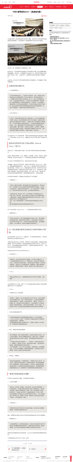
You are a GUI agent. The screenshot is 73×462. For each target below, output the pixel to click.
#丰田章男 (52, 25)
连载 (46, 6)
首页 (21, 6)
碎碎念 (64, 6)
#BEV (57, 25)
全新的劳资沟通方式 (54, 36)
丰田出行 (18, 458)
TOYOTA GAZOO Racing (29, 458)
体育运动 (51, 6)
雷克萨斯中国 (9, 458)
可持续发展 (58, 6)
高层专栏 (33, 6)
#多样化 (62, 25)
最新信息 (27, 6)
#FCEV (51, 27)
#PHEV (56, 27)
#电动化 (67, 25)
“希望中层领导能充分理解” (56, 43)
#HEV (61, 27)
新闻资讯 (40, 6)
